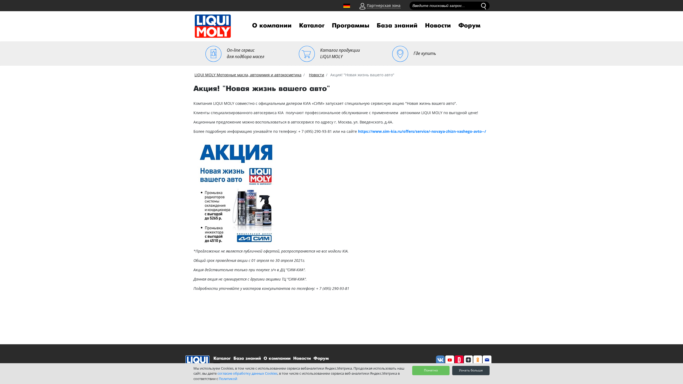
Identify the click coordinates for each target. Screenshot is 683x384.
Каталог (311, 25)
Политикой (228, 378)
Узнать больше (471, 370)
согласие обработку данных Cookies (247, 373)
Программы (350, 25)
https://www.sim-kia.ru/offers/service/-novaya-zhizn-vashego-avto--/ (422, 131)
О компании (272, 25)
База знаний (397, 25)
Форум (469, 25)
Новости (438, 25)
